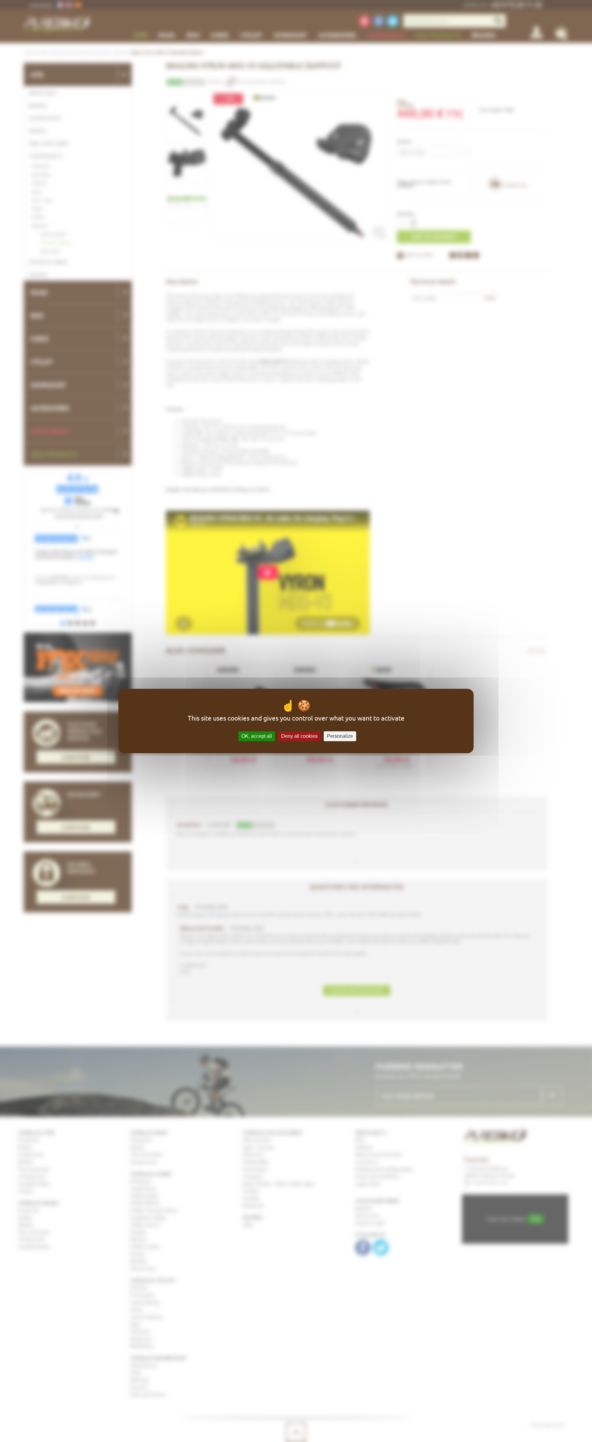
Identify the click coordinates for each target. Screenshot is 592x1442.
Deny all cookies (299, 736)
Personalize (340, 736)
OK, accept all (256, 736)
